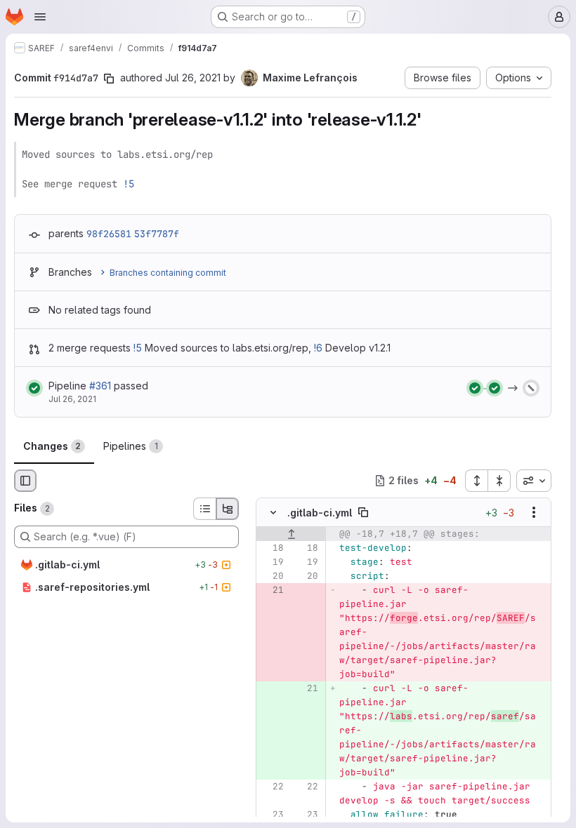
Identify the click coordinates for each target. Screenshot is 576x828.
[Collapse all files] (499, 480)
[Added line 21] (306, 688)
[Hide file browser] (25, 480)
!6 (318, 348)
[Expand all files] (476, 480)
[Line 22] (272, 787)
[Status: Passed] (34, 388)
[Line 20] (272, 576)
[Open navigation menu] (40, 17)
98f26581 (108, 233)
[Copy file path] (363, 512)
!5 (128, 184)
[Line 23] (272, 815)
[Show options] (533, 512)
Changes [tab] (52, 446)
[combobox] (533, 480)
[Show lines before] (291, 534)
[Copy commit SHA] (108, 78)
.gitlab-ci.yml (319, 513)
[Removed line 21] (272, 590)
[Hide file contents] (273, 512)
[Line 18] (272, 548)
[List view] (204, 509)
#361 (100, 386)
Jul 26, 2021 (193, 78)
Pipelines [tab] (130, 446)
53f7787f (156, 233)
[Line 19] (272, 562)
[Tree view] (227, 509)
